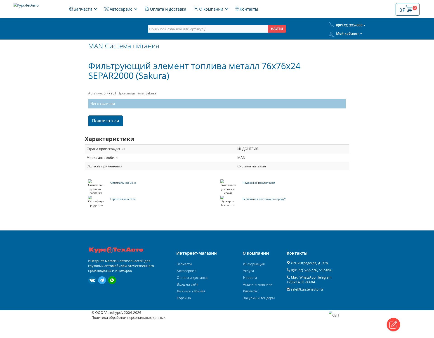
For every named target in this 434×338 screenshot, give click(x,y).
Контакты (248, 9)
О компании (210, 9)
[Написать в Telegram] (102, 280)
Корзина (184, 298)
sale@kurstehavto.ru (307, 289)
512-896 (325, 270)
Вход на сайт (187, 284)
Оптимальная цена (123, 183)
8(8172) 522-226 (304, 270)
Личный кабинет (191, 291)
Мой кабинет (348, 33)
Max (294, 277)
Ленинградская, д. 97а (309, 263)
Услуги (248, 270)
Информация (254, 264)
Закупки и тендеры (259, 298)
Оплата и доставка (167, 9)
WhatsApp (308, 277)
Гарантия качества (123, 199)
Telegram (324, 277)
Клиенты (250, 291)
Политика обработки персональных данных (128, 317)
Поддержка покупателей (259, 183)
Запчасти (82, 9)
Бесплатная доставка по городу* (264, 199)
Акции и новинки (258, 284)
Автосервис (120, 9)
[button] (393, 324)
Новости (250, 277)
